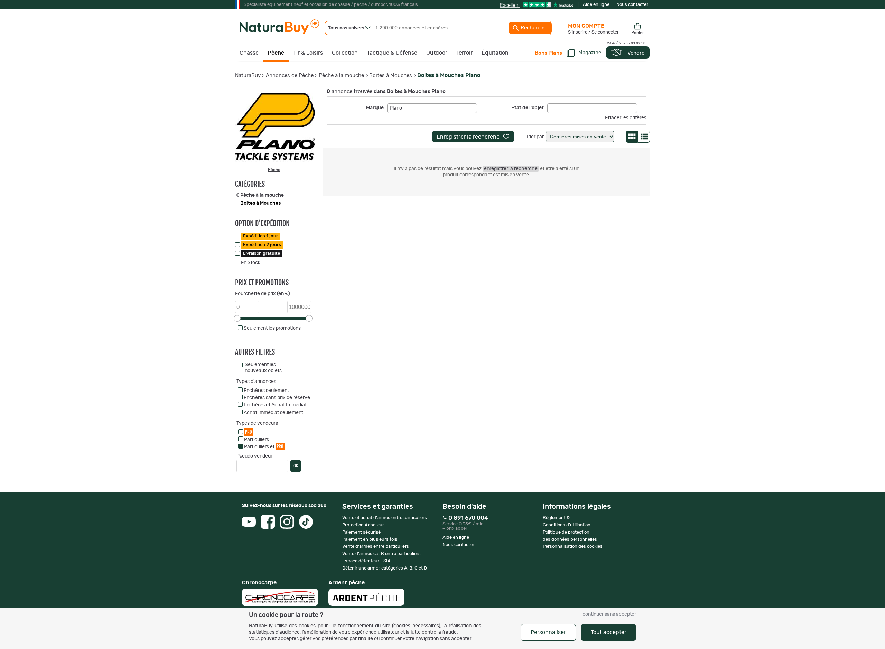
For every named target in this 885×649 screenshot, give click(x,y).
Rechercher (533, 27)
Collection (345, 53)
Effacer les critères (625, 117)
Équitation (495, 53)
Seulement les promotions (272, 328)
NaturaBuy (248, 75)
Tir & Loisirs (308, 53)
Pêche (276, 53)
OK (295, 466)
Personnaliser (548, 632)
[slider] (237, 318)
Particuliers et (263, 446)
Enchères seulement (266, 390)
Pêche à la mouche (341, 75)
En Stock (250, 262)
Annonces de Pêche (290, 75)
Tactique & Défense (392, 53)
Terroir (464, 53)
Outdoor (436, 53)
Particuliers (256, 439)
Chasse (249, 53)
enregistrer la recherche (511, 168)
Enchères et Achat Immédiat (275, 405)
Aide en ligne (596, 4)
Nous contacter (632, 4)
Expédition (260, 236)
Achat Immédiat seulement (273, 412)
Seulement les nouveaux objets (263, 367)
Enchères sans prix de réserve (277, 397)
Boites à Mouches (390, 75)
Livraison (261, 253)
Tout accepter (608, 632)
